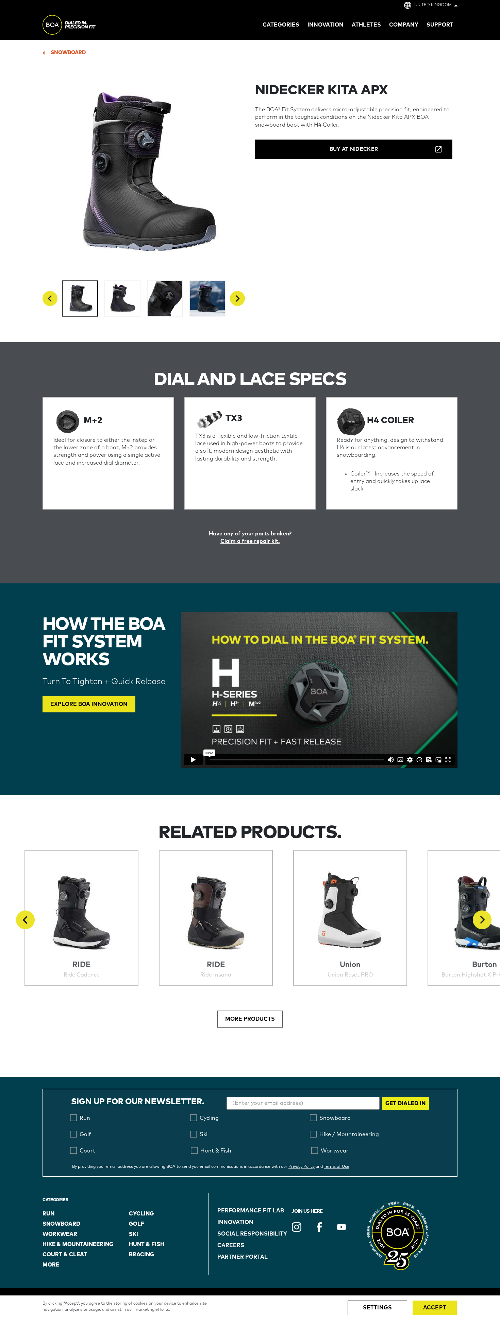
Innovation (235, 1222)
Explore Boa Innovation (89, 704)
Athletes (366, 25)
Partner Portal (242, 1257)
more (51, 1265)
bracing (141, 1254)
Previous (50, 298)
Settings (377, 1307)
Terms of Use (336, 1167)
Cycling (141, 1213)
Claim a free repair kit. (250, 541)
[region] (250, 1308)
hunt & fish (146, 1244)
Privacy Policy (301, 1167)
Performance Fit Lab (250, 1210)
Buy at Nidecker (354, 149)
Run (48, 1213)
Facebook (319, 1227)
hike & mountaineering (78, 1244)
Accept (434, 1307)
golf (136, 1224)
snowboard (68, 52)
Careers (230, 1245)
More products (250, 1019)
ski (133, 1234)
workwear (60, 1234)
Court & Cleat (65, 1254)
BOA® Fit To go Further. (84, 25)
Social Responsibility (252, 1234)
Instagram (296, 1227)
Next (237, 298)
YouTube (341, 1227)
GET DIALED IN (405, 1103)
